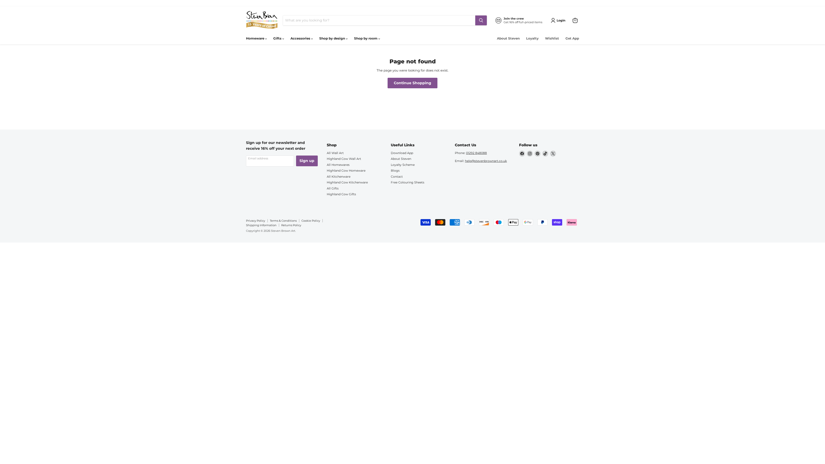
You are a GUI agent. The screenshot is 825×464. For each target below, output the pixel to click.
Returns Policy (291, 225)
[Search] (481, 20)
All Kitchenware (338, 177)
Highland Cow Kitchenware (347, 182)
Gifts (277, 38)
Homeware (255, 38)
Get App (572, 38)
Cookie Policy (310, 220)
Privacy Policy (255, 220)
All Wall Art (335, 153)
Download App (402, 153)
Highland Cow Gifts (341, 194)
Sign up (306, 161)
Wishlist (552, 38)
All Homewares (338, 165)
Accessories (300, 38)
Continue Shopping (412, 83)
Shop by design (332, 38)
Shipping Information (261, 225)
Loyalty (532, 38)
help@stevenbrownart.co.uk (486, 161)
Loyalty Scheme (403, 165)
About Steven (508, 38)
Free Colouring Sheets (407, 182)
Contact (397, 177)
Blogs (395, 170)
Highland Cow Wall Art (344, 159)
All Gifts (333, 188)
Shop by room (366, 38)
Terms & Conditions (283, 220)
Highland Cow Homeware (346, 170)
